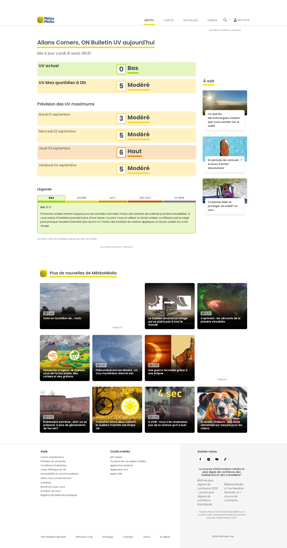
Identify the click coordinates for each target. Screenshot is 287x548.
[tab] (51, 198)
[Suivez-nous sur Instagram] (208, 459)
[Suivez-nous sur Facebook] (200, 459)
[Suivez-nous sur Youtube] (217, 459)
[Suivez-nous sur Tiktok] (225, 459)
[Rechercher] (225, 20)
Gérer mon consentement (56, 478)
